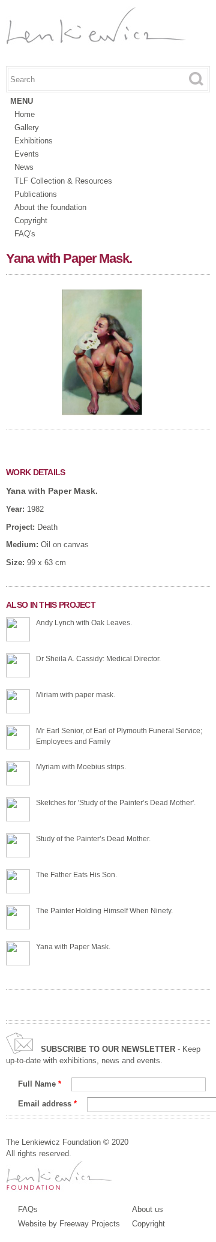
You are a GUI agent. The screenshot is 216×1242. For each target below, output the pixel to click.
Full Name (39, 1083)
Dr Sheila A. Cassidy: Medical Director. (98, 659)
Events (26, 153)
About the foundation (50, 207)
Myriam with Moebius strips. (81, 767)
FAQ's (24, 233)
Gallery (26, 127)
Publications (35, 194)
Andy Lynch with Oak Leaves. (84, 623)
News (24, 167)
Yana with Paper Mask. (52, 491)
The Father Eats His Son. (76, 875)
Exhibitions (33, 140)
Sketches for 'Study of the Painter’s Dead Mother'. (116, 803)
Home (24, 114)
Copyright (30, 220)
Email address (47, 1103)
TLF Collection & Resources (63, 180)
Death (47, 527)
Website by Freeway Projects (69, 1223)
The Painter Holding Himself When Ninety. (104, 911)
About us (147, 1209)
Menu (21, 101)
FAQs (28, 1209)
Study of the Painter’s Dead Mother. (93, 839)
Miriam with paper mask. (75, 695)
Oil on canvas (65, 544)
